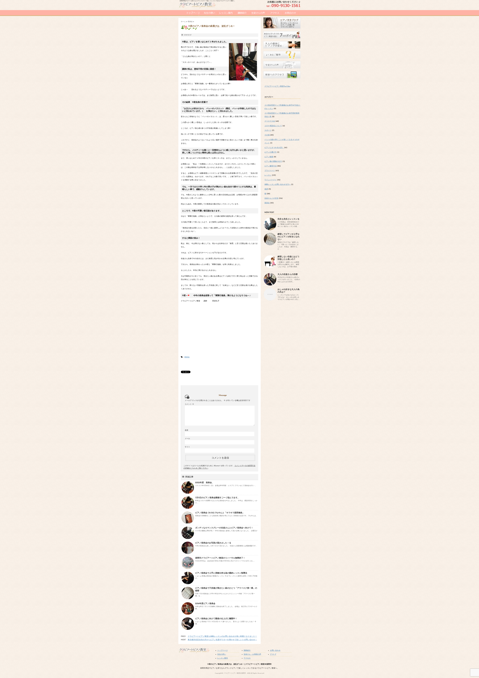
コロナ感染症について (273, 126)
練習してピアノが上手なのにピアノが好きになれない (288, 236)
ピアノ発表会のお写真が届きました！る (213, 543)
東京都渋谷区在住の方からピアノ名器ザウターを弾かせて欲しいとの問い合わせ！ (222, 640)
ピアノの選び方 (270, 152)
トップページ (222, 650)
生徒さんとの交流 (271, 198)
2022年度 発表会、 (204, 483)
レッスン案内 (222, 658)
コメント (189, 404)
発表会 (187, 357)
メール (187, 439)
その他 (267, 135)
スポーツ (267, 130)
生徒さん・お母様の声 (252, 654)
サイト (187, 447)
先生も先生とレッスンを (288, 219)
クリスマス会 (269, 121)
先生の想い (221, 654)
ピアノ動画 (268, 157)
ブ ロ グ (273, 654)
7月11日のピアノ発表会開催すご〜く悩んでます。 (217, 498)
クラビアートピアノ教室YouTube (277, 86)
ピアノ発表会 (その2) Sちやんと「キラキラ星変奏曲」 (219, 513)
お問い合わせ (275, 650)
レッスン (267, 175)
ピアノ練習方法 (270, 166)
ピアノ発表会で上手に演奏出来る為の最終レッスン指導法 (221, 573)
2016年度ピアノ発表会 (205, 604)
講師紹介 (247, 650)
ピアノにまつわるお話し (274, 148)
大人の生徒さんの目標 (288, 274)
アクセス (247, 658)
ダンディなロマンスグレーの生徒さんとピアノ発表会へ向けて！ (224, 528)
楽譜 (266, 189)
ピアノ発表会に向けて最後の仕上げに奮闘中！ (216, 619)
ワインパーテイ (270, 180)
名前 (186, 430)
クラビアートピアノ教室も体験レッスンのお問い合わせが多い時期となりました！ (222, 636)
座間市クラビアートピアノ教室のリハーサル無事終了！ (220, 558)
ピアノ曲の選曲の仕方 (273, 161)
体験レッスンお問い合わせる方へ (277, 184)
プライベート (269, 171)
